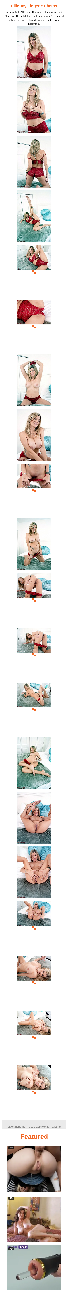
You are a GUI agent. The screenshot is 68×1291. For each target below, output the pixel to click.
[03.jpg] (34, 163)
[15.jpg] (34, 819)
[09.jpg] (34, 491)
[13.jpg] (34, 710)
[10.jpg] (34, 545)
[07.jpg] (34, 381)
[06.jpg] (34, 327)
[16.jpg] (34, 873)
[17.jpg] (34, 928)
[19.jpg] (34, 1038)
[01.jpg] (34, 53)
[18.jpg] (34, 983)
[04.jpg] (34, 217)
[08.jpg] (34, 436)
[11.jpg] (34, 600)
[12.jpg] (34, 655)
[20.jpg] (34, 1092)
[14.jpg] (34, 764)
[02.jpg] (34, 108)
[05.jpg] (34, 272)
